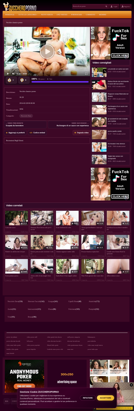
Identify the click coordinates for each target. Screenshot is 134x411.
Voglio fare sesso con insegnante (115, 157)
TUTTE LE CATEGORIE (27, 15)
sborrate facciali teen (73, 341)
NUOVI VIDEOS (47, 15)
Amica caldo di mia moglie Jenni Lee (41, 277)
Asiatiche (94, 301)
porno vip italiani (12, 337)
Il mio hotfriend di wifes (63, 227)
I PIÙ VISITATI (62, 15)
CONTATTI (16, 401)
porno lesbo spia (93, 349)
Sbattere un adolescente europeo (15, 252)
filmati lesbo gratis (52, 345)
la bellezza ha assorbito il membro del (117, 228)
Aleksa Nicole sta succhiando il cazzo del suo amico (118, 83)
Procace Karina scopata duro (90, 252)
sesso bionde (10, 353)
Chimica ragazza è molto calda (65, 252)
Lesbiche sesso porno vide (55, 349)
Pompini (94, 309)
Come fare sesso (10, 227)
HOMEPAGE (9, 15)
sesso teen (70, 349)
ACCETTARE (105, 398)
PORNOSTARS (76, 15)
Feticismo (74, 309)
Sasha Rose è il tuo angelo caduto (66, 276)
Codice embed (37, 133)
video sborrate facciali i (54, 341)
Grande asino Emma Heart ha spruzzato (116, 253)
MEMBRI (102, 15)
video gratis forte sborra (54, 337)
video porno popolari (33, 345)
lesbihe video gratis (12, 349)
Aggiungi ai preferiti (15, 133)
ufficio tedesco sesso (113, 276)
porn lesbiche (92, 341)
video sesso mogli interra (95, 345)
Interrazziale (34, 309)
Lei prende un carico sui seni (118, 69)
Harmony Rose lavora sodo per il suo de (41, 228)
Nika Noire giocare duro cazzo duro (92, 276)
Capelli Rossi (74, 301)
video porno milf (32, 337)
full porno (30, 341)
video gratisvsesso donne (74, 345)
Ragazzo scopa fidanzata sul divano (118, 95)
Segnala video (81, 133)
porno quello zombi (115, 131)
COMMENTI (90, 15)
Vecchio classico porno (14, 22)
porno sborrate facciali (13, 341)
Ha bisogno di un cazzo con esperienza (118, 107)
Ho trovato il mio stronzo (116, 144)
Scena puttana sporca (11, 276)
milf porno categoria (73, 337)
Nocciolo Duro (26, 116)
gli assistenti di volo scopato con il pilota (118, 120)
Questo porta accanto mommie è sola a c (42, 253)
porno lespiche (31, 349)
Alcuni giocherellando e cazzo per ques (91, 228)
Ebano (52, 309)
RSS (6, 401)
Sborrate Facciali (36, 301)
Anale (12, 309)
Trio (11, 317)
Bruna (32, 317)
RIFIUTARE (88, 398)
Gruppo (53, 301)
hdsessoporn (91, 337)
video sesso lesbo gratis (14, 345)
